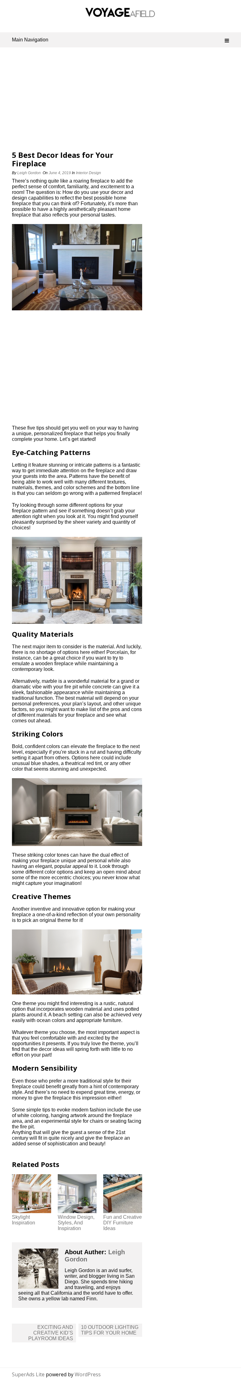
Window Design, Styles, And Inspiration (76, 1222)
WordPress (88, 1374)
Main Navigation (30, 39)
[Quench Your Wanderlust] (120, 15)
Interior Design (88, 173)
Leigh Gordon (29, 173)
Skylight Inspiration (23, 1219)
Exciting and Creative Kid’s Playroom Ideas (50, 1333)
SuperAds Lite (28, 1374)
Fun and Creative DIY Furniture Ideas (122, 1222)
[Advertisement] (120, 101)
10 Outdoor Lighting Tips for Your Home (109, 1330)
